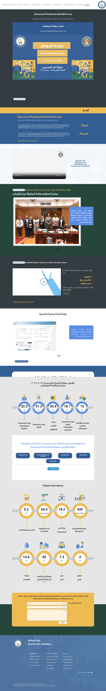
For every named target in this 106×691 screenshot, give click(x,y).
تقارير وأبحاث (49, 620)
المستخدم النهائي (35, 620)
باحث (66, 675)
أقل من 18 (65, 653)
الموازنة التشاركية (46, 4)
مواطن (66, 678)
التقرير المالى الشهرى (52, 611)
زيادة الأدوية (83, 409)
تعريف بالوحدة (79, 4)
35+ (67, 660)
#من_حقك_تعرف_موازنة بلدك (27, 95)
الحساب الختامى (50, 614)
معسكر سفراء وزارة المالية (9, 4)
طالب (66, 671)
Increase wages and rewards (43, 410)
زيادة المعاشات (22, 409)
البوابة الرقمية (50, 623)
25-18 (66, 656)
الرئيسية (87, 4)
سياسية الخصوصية (35, 611)
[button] (49, 54)
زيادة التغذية (65, 409)
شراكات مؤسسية (36, 4)
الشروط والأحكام (34, 614)
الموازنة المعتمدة (51, 617)
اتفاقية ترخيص (34, 617)
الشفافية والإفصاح (69, 4)
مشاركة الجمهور (57, 4)
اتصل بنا (19, 4)
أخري (66, 682)
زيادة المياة (53, 415)
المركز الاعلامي (26, 4)
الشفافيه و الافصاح (51, 608)
